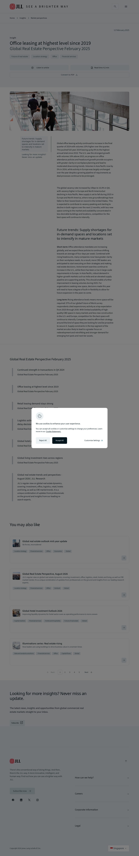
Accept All (60, 440)
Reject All (43, 440)
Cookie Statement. (53, 431)
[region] (69, 428)
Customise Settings (93, 440)
